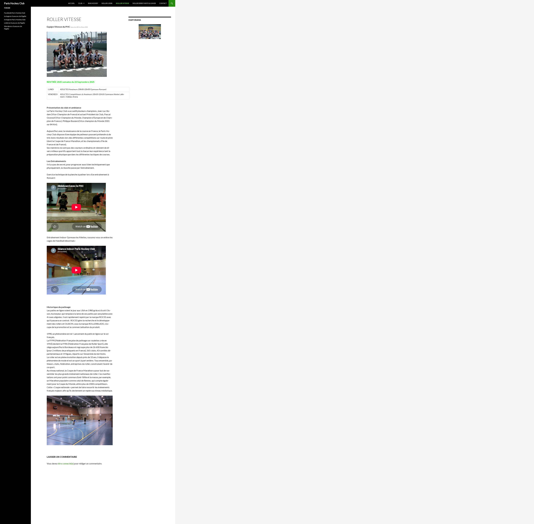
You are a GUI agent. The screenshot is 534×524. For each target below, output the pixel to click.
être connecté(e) (66, 463)
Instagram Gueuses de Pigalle (15, 16)
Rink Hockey (93, 3)
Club (80, 3)
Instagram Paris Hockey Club (14, 20)
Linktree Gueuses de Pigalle (14, 23)
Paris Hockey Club (14, 3)
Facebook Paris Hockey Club (14, 13)
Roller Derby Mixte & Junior (144, 3)
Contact (163, 3)
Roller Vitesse (122, 3)
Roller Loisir (107, 3)
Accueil (71, 3)
